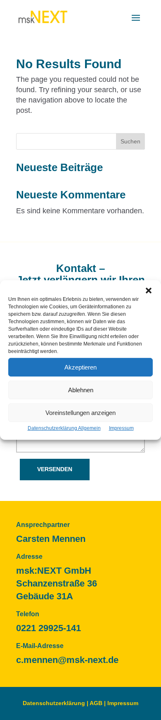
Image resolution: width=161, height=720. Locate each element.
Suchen (130, 141)
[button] (148, 290)
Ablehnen (80, 389)
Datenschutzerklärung (54, 703)
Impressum (121, 428)
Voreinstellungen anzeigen (80, 412)
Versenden (54, 469)
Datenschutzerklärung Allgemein (64, 428)
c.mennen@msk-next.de (67, 660)
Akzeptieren (80, 366)
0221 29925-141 (48, 628)
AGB (96, 703)
